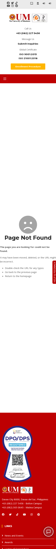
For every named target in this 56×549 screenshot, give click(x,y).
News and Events (14, 535)
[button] (49, 532)
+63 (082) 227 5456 (28, 33)
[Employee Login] (44, 3)
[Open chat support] (49, 532)
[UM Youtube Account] (9, 5)
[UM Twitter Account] (13, 2)
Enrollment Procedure (28, 66)
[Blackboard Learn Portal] (31, 3)
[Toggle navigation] (5, 79)
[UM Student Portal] (38, 3)
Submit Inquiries (28, 43)
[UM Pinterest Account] (17, 5)
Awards (9, 542)
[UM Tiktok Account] (17, 2)
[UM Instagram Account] (13, 5)
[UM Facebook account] (9, 2)
